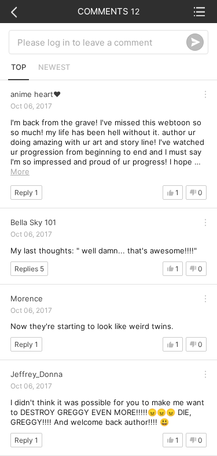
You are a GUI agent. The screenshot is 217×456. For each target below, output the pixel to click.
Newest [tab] (54, 67)
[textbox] (101, 42)
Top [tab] (18, 67)
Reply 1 (26, 192)
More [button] (20, 171)
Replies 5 (29, 268)
